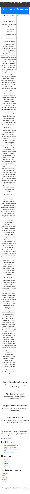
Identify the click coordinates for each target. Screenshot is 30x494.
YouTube (4, 481)
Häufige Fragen (9, 453)
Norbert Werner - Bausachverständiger (13, 429)
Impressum (7, 467)
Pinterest (5, 477)
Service (6, 459)
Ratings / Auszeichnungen (12, 449)
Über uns (7, 461)
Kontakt (6, 465)
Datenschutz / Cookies (11, 445)
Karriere (6, 463)
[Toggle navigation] (4, 12)
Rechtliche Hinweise (10, 447)
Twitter (4, 475)
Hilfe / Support (8, 451)
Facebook (5, 473)
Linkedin (4, 479)
